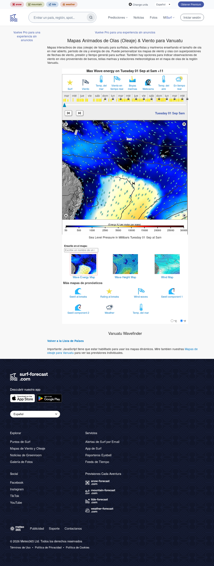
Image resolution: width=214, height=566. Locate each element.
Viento (85, 89)
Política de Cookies (77, 547)
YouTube (16, 502)
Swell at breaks (79, 296)
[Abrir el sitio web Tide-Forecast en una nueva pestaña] (52, 4)
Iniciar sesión (192, 17)
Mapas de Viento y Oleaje (27, 448)
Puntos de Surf (20, 441)
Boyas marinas (132, 87)
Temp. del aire (163, 87)
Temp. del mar (101, 87)
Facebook (16, 482)
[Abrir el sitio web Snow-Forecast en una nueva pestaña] (17, 4)
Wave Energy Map (84, 277)
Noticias (139, 17)
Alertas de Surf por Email (102, 441)
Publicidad (37, 528)
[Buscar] (91, 17)
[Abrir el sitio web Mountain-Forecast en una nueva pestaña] (35, 4)
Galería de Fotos (21, 461)
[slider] (64, 105)
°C (175, 321)
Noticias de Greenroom (26, 455)
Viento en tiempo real (117, 87)
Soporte (54, 528)
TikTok (14, 495)
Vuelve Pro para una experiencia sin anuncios (26, 36)
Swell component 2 (79, 312)
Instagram (17, 489)
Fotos (153, 17)
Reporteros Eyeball (98, 455)
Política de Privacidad (48, 547)
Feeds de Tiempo (97, 461)
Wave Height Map (125, 277)
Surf (70, 89)
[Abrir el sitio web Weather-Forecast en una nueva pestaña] (69, 4)
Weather (110, 312)
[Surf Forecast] (14, 17)
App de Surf (93, 448)
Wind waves (141, 296)
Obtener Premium (191, 4)
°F (184, 321)
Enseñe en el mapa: (76, 246)
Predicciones (116, 17)
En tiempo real (179, 87)
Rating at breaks (110, 296)
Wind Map (167, 277)
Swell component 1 (172, 296)
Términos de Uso (20, 547)
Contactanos (73, 528)
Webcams (148, 89)
